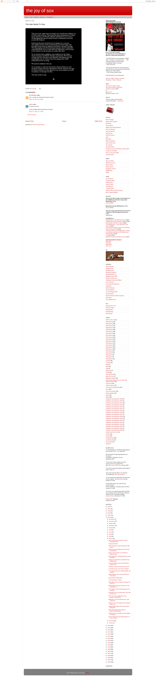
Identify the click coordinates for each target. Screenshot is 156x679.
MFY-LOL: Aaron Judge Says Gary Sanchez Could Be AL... (117, 596)
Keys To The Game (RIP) (112, 152)
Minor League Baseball (112, 192)
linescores (108, 383)
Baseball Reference (111, 274)
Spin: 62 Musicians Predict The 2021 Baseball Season (118, 541)
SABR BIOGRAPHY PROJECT (114, 240)
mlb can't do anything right (112, 387)
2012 (109, 642)
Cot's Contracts (110, 282)
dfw (107, 364)
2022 (109, 515)
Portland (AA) (109, 182)
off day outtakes (110, 393)
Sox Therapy (109, 145)
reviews (108, 434)
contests (108, 360)
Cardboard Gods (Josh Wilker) (113, 280)
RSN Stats (108, 139)
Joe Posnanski (109, 293)
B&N (112, 78)
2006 (109, 655)
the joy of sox (40, 10)
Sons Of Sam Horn (110, 143)
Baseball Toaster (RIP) (111, 276)
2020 (109, 625)
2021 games (109, 353)
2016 (109, 634)
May (110, 534)
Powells (117, 78)
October (111, 523)
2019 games (109, 349)
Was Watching (109, 311)
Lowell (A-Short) (110, 188)
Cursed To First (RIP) (111, 150)
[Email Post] (40, 88)
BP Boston (108, 123)
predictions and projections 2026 (114, 430)
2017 (109, 632)
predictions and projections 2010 (114, 401)
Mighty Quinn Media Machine (113, 127)
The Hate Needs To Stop (115, 580)
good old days (109, 374)
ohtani (107, 395)
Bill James (120, 101)
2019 (109, 627)
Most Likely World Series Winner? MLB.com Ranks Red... (117, 610)
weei (107, 443)
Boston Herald (109, 166)
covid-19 (108, 362)
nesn (107, 389)
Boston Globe (109, 164)
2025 (109, 508)
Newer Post (29, 121)
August (111, 527)
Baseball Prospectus (111, 272)
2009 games (109, 329)
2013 (109, 640)
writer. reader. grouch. (114, 85)
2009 (109, 649)
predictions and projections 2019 (114, 418)
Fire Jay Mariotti (110, 289)
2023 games (109, 356)
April (110, 536)
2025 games (109, 358)
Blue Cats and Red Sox (115, 465)
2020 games (109, 351)
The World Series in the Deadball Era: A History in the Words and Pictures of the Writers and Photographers (118, 232)
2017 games (109, 345)
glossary (42, 17)
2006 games (109, 323)
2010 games (109, 331)
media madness (110, 385)
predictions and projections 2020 (114, 420)
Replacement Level (111, 305)
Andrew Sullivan (110, 496)
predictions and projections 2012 (114, 404)
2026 (109, 506)
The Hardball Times (111, 299)
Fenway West (109, 125)
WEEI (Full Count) (110, 162)
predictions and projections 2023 (114, 426)
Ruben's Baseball (110, 141)
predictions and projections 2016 (114, 412)
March (110, 538)
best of (36, 17)
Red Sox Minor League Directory (114, 190)
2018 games (109, 347)
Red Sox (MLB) (110, 160)
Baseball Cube (109, 268)
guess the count (110, 376)
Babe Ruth (108, 241)
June (110, 532)
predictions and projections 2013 (114, 406)
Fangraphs (108, 286)
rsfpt (107, 137)
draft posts (108, 370)
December (112, 519)
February (111, 620)
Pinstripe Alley (109, 309)
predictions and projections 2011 (114, 402)
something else (110, 440)
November (112, 521)
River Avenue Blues (120, 474)
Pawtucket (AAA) (110, 180)
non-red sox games (111, 391)
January (111, 622)
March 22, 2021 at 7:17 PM (36, 111)
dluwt (107, 366)
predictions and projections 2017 (114, 414)
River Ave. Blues (110, 307)
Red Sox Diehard (110, 131)
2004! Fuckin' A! (110, 319)
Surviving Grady (110, 146)
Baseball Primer (110, 270)
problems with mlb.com (112, 432)
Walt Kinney (109, 244)
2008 (109, 651)
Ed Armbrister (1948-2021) (115, 577)
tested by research (110, 88)
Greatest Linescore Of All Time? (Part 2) (119, 566)
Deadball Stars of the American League (116, 221)
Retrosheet (108, 297)
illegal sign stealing (110, 378)
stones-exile (109, 441)
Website (119, 80)
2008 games (109, 327)
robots (107, 436)
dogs (107, 368)
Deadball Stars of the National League (115, 220)
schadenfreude (110, 438)
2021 (109, 517)
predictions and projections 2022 (114, 424)
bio (31, 17)
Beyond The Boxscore (111, 278)
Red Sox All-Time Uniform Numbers (115, 295)
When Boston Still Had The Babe (114, 223)
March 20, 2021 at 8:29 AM (36, 99)
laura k (31, 104)
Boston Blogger (110, 119)
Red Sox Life (109, 133)
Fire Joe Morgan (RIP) (111, 291)
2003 (109, 662)
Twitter (114, 80)
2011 (109, 644)
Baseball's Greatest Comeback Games (116, 236)
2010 (109, 647)
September (112, 525)
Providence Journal (111, 168)
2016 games (109, 343)
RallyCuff (112, 469)
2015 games (109, 341)
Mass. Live (116, 451)
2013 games (109, 337)
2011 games (109, 333)
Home (64, 121)
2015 (109, 636)
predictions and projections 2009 (114, 399)
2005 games (109, 321)
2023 (109, 513)
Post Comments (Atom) (38, 124)
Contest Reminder (113, 543)
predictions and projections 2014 (114, 408)
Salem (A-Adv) (109, 184)
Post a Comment (32, 114)
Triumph (122, 78)
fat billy (107, 372)
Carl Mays (108, 243)
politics (107, 397)
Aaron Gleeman (110, 266)
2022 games (109, 354)
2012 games (109, 335)
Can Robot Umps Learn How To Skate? (119, 568)
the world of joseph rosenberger (114, 87)
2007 (109, 653)
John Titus (108, 246)
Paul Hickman (33, 95)
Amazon (108, 78)
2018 (109, 629)
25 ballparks (50, 17)
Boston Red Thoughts (111, 121)
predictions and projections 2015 (114, 410)
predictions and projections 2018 (114, 416)
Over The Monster (110, 129)
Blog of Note (109, 499)
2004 (109, 659)
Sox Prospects (109, 178)
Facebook (108, 80)
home (26, 17)
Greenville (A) (109, 186)
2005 (109, 657)
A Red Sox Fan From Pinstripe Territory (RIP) (117, 148)
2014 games (109, 339)
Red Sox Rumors (110, 135)
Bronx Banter (109, 313)
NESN (107, 172)
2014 (109, 638)
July (110, 529)
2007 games (109, 325)
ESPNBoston (109, 170)
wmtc (110, 92)
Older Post (98, 121)
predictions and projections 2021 (114, 422)
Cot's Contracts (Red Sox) (112, 284)
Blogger (87, 672)
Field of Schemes (110, 288)
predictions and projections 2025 (114, 428)
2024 (109, 510)
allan (107, 85)
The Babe (108, 235)
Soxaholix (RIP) (110, 154)
